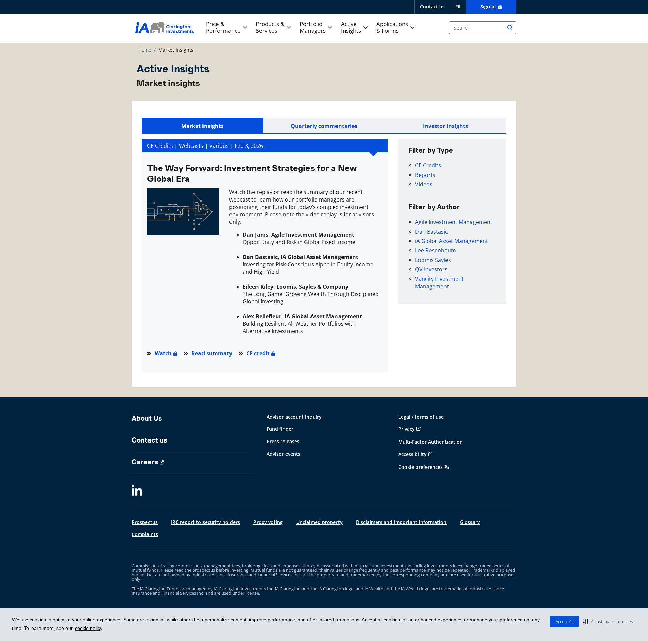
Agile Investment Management (453, 222)
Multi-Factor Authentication (430, 441)
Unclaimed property (319, 522)
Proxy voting (268, 522)
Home (144, 50)
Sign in (488, 6)
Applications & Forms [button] (392, 27)
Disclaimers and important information (401, 522)
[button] (608, 621)
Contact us (432, 6)
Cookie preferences (420, 467)
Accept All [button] (564, 621)
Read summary (211, 353)
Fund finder (280, 429)
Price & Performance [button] (223, 27)
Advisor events (283, 454)
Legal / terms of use (421, 416)
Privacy (406, 429)
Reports (425, 175)
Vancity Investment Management (439, 282)
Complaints (145, 534)
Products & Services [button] (270, 27)
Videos (423, 184)
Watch (163, 353)
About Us (147, 418)
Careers (145, 462)
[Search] (510, 28)
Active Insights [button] (351, 27)
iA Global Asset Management (451, 241)
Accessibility (412, 454)
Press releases (283, 441)
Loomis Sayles (433, 260)
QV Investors (431, 269)
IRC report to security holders (205, 522)
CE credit (258, 353)
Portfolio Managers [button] (313, 27)
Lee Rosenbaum (435, 250)
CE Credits (428, 165)
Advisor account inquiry (294, 416)
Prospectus (145, 522)
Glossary (470, 522)
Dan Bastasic (431, 231)
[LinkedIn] (137, 491)
